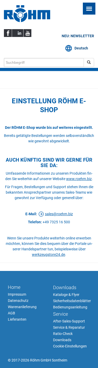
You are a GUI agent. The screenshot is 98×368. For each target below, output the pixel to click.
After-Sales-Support (69, 321)
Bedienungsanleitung (70, 307)
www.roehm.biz (79, 179)
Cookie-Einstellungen (70, 346)
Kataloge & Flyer (66, 295)
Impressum (17, 294)
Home (14, 287)
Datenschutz (18, 301)
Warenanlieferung (22, 307)
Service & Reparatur (69, 327)
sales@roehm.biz (59, 214)
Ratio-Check (63, 334)
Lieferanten (17, 319)
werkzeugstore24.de (48, 254)
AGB (11, 313)
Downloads (64, 287)
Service (60, 314)
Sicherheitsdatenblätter (71, 301)
